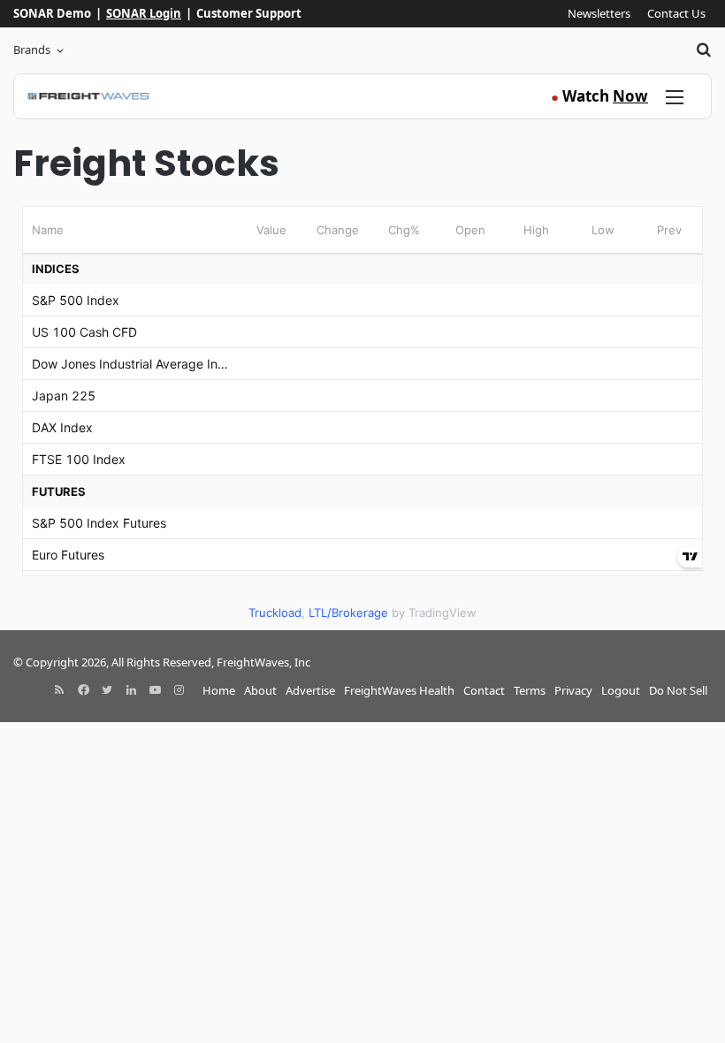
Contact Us (676, 13)
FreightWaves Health (399, 690)
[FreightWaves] (88, 96)
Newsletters (599, 13)
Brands (31, 49)
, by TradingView (362, 612)
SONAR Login (143, 13)
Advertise (310, 690)
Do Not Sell (678, 690)
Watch (599, 96)
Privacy (573, 690)
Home (218, 690)
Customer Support (248, 13)
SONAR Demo (52, 13)
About (260, 690)
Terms (530, 690)
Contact (484, 690)
